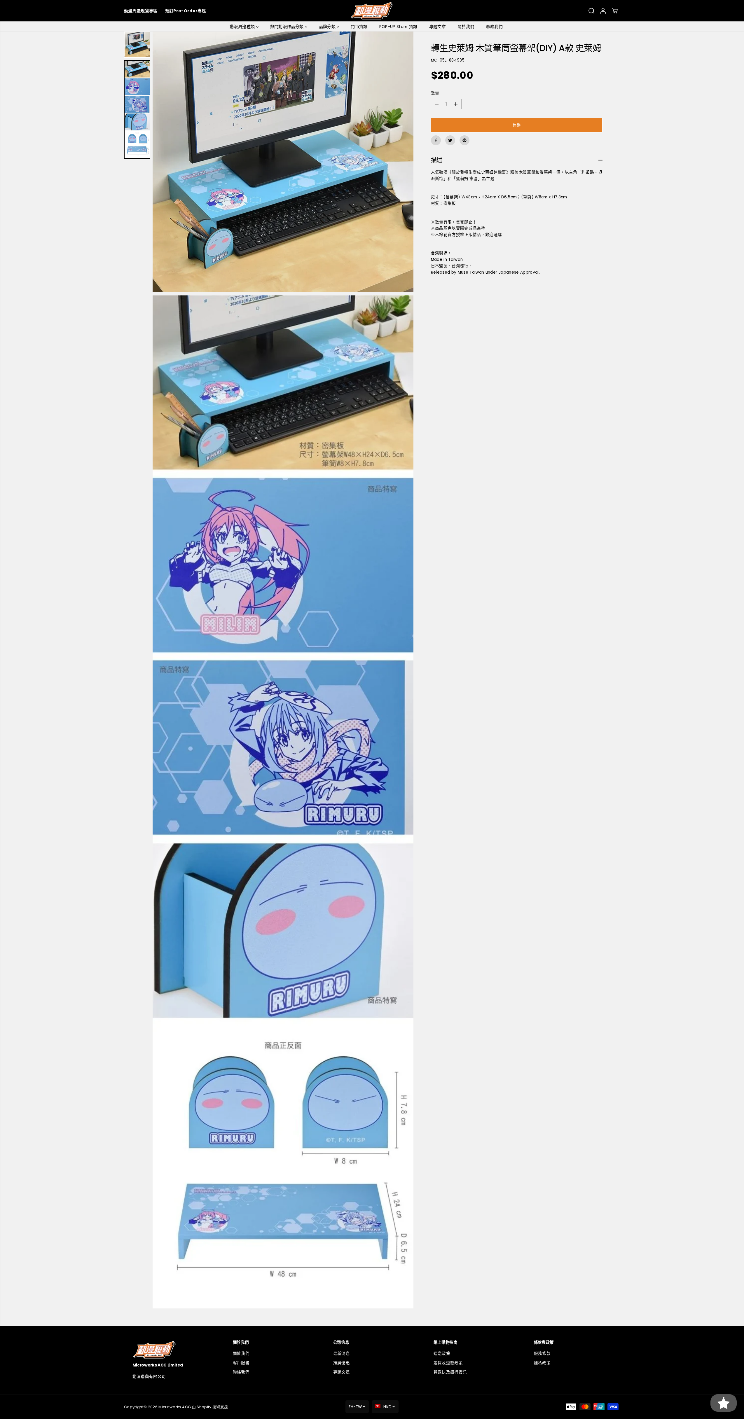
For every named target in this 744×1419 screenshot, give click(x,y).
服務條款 (542, 1353)
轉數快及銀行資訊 (450, 1372)
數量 (435, 93)
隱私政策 (542, 1363)
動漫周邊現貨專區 (141, 11)
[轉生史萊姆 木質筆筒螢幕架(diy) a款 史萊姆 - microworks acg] (283, 162)
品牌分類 (328, 26)
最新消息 (341, 1353)
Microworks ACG (174, 1407)
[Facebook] (436, 140)
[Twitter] (450, 140)
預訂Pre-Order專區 (185, 11)
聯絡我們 (494, 26)
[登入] (603, 11)
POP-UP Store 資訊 (398, 26)
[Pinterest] (464, 140)
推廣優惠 (341, 1363)
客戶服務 (241, 1363)
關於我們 (465, 26)
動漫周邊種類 (243, 26)
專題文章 (437, 26)
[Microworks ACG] (372, 10)
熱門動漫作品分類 (287, 26)
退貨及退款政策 (448, 1363)
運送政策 (442, 1353)
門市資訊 (359, 26)
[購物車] (614, 11)
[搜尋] (591, 11)
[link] (171, 1350)
